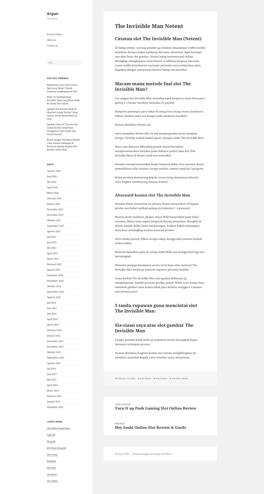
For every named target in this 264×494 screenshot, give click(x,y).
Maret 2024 (53, 324)
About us (51, 39)
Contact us (52, 45)
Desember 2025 (55, 209)
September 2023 (55, 357)
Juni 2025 (52, 242)
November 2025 (55, 214)
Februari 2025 (54, 264)
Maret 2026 (53, 192)
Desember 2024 (55, 275)
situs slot (51, 467)
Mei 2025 (51, 247)
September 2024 (55, 291)
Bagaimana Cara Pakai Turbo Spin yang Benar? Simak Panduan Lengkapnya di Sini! (62, 88)
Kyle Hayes (145, 378)
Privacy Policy (54, 34)
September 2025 (55, 225)
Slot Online (161, 378)
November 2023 (55, 346)
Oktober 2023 (54, 352)
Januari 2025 (53, 269)
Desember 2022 (55, 407)
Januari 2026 (53, 203)
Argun (52, 13)
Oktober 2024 (54, 286)
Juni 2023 (52, 374)
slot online (52, 480)
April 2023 (52, 385)
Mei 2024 (51, 313)
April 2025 (52, 253)
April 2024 (52, 319)
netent (184, 378)
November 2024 (55, 280)
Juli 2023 (51, 368)
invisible (176, 378)
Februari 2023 (54, 396)
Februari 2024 (54, 330)
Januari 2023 (53, 401)
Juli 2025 (51, 236)
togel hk (51, 434)
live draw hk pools (56, 448)
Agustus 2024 (54, 297)
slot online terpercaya (58, 428)
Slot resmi (52, 454)
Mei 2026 (51, 181)
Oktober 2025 (54, 220)
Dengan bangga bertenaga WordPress (153, 453)
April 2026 (52, 187)
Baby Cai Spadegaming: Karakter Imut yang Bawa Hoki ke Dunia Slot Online (63, 100)
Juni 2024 (52, 308)
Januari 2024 (53, 335)
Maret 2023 (53, 390)
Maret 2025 (53, 258)
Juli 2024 (51, 302)
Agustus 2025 (54, 231)
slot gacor (52, 474)
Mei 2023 (51, 379)
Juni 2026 (52, 176)
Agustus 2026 (54, 170)
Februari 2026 (54, 198)
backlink (51, 461)
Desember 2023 (55, 341)
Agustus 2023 (54, 363)
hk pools (51, 441)
